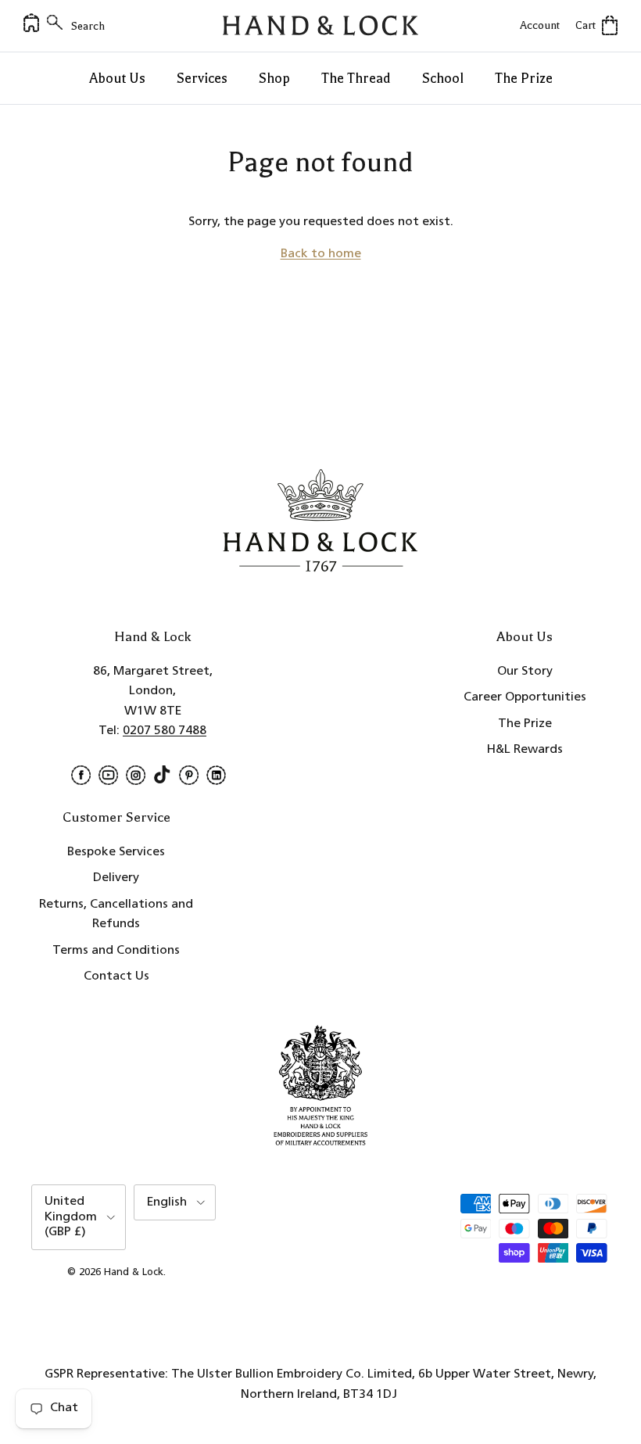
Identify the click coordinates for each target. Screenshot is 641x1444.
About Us (117, 78)
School (443, 78)
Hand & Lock (133, 1272)
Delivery (116, 878)
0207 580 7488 (164, 731)
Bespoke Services (116, 852)
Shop (274, 78)
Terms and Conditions (116, 950)
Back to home (321, 254)
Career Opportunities (525, 697)
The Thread (356, 78)
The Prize (524, 78)
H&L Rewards (525, 749)
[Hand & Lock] (320, 26)
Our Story (525, 671)
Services (202, 78)
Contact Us (116, 976)
